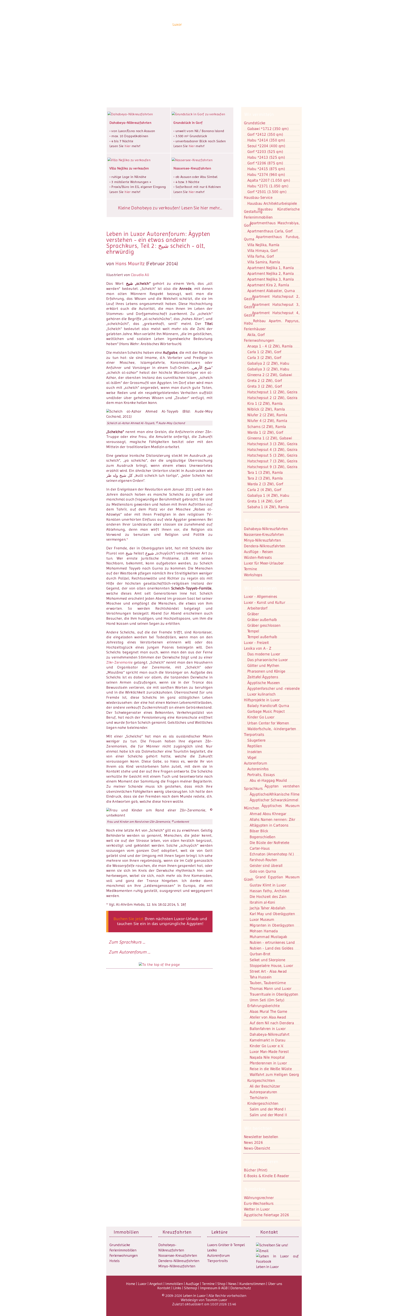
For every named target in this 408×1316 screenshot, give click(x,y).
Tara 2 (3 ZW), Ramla (265, 478)
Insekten (254, 752)
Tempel (253, 631)
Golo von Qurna (263, 871)
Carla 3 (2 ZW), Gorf (264, 357)
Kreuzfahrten (177, 1232)
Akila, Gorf (256, 335)
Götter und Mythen (263, 665)
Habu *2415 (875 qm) (266, 169)
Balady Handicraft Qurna (268, 706)
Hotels (114, 1261)
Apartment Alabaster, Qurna (271, 291)
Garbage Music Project (266, 711)
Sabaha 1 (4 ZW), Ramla (268, 507)
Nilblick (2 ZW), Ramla (266, 409)
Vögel (251, 757)
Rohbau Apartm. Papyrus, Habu (272, 322)
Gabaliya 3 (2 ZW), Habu (268, 369)
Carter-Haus (260, 848)
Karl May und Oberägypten (272, 914)
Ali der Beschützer (265, 1086)
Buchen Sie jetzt (128, 918)
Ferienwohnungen (259, 340)
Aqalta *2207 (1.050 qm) (268, 180)
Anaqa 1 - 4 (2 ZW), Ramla (270, 346)
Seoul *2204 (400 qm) (266, 146)
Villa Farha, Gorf (260, 256)
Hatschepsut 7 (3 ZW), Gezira (272, 461)
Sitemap (190, 1288)
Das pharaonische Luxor (267, 660)
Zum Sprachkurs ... (127, 942)
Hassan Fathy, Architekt (270, 891)
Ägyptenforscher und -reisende (273, 688)
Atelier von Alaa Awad (268, 1017)
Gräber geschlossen (263, 625)
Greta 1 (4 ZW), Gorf (264, 501)
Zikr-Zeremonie (119, 662)
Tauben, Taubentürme (268, 983)
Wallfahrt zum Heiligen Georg (274, 1074)
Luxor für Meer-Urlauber (264, 563)
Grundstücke (254, 123)
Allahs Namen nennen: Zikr (272, 819)
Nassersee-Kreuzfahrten (177, 1255)
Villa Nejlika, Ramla (263, 245)
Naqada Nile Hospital (267, 1057)
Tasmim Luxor (216, 1300)
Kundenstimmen (269, 24)
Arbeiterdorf (257, 608)
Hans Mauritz (130, 263)
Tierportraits (217, 1261)
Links (177, 1288)
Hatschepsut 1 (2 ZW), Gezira (272, 392)
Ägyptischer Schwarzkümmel (274, 800)
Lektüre (219, 1232)
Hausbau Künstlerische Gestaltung (272, 210)
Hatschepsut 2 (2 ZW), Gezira (272, 398)
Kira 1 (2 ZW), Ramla (265, 403)
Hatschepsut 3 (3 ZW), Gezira (272, 444)
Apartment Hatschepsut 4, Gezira (272, 314)
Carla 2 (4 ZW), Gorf (264, 490)
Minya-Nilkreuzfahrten (176, 1266)
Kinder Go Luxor (260, 717)
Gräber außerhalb (262, 620)
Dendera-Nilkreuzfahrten (178, 1261)
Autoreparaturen (263, 1092)
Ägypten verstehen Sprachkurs (272, 787)
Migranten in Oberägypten (272, 925)
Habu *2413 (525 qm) (266, 157)
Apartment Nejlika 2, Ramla (270, 273)
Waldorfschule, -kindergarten (271, 729)
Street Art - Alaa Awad (268, 971)
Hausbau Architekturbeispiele (272, 203)
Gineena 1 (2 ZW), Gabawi (269, 438)
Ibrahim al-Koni (262, 902)
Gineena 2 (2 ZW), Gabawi (269, 375)
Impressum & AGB (214, 1288)
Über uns (291, 24)
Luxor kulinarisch (261, 694)
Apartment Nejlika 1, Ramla (270, 268)
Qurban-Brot (260, 954)
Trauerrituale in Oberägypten (274, 994)
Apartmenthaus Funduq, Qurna (272, 238)
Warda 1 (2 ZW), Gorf (265, 432)
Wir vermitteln (259, 114)
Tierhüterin (259, 1098)
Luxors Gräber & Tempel (226, 1245)
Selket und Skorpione (267, 960)
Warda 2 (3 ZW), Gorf (265, 484)
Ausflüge (226, 24)
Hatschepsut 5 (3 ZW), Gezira (272, 455)
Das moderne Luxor (263, 654)
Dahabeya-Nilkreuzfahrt (269, 1034)
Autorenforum (218, 1255)
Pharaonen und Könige (266, 671)
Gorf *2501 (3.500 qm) (266, 192)
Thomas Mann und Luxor (270, 988)
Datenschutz (240, 1288)
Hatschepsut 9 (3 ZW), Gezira (272, 467)
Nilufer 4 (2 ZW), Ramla (267, 421)
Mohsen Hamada (264, 931)
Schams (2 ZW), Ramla (266, 427)
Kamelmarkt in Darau (267, 1040)
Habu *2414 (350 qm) (266, 140)
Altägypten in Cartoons (269, 825)
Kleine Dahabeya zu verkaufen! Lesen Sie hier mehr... (170, 207)
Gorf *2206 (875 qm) (265, 163)
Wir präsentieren (261, 1161)
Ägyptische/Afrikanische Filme (275, 794)
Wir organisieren (261, 520)
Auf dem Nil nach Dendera (272, 1023)
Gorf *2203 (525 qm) (265, 152)
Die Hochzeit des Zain (268, 896)
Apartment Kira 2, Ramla (268, 285)
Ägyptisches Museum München (272, 807)
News (249, 24)
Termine (208, 1284)
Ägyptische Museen (263, 683)
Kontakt (122, 65)
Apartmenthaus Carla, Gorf (270, 231)
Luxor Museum (262, 919)
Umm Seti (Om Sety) (267, 1000)
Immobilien (208, 24)
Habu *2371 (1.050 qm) (267, 186)
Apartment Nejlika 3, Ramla (270, 279)
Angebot (190, 24)
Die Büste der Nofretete (269, 843)
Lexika (212, 1250)
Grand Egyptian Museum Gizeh (272, 878)
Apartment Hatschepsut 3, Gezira (272, 305)
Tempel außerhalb (262, 637)
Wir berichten (258, 1128)
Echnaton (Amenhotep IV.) (272, 854)
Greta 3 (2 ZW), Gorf (264, 386)
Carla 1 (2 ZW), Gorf (264, 352)
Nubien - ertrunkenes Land (272, 942)
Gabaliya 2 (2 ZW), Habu (268, 363)
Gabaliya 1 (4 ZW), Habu (268, 495)
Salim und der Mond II (268, 1115)
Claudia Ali (140, 275)
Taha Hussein (261, 977)
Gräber (253, 614)
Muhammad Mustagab (268, 937)
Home (166, 24)
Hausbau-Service (258, 197)
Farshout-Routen (263, 860)
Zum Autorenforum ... (129, 952)
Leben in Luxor (132, 24)
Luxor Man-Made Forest (269, 1051)
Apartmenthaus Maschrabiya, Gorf (272, 224)
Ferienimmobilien (258, 217)
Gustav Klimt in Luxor (268, 885)
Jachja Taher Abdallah (267, 908)
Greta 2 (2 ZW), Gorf (264, 380)
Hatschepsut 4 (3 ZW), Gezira (272, 449)
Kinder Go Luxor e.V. (267, 1046)
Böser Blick (259, 831)
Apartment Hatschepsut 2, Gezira (272, 297)
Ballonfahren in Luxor (268, 1029)
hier (127, 146)
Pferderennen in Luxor (268, 1063)
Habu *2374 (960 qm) (266, 174)
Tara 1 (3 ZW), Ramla (265, 472)
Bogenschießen (262, 837)
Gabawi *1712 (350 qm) (268, 129)
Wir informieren (260, 588)
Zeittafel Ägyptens (262, 677)
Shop (239, 24)
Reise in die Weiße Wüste (271, 1069)
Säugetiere (256, 740)
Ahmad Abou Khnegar (268, 814)
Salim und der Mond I (268, 1109)
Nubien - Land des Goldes (271, 948)
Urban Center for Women (268, 723)
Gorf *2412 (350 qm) (265, 134)
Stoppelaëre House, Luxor (271, 965)
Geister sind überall (266, 865)
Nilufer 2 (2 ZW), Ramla (267, 415)
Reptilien (254, 746)
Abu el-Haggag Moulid (268, 780)
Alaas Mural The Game (268, 1011)
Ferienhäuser (255, 329)
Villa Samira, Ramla (263, 262)
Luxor (177, 24)
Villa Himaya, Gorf (262, 250)
